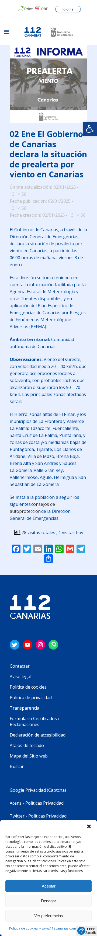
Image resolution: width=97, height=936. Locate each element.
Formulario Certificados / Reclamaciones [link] (35, 721)
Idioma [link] (68, 9)
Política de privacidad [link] (31, 697)
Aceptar (49, 886)
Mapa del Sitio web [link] (29, 756)
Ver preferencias (48, 915)
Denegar (48, 901)
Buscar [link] (17, 766)
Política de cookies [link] (28, 687)
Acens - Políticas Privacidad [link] (37, 803)
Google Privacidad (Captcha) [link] (38, 790)
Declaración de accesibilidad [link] (37, 735)
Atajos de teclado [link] (27, 745)
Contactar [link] (20, 666)
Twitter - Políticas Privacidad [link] (38, 816)
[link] (90, 129)
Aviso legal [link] (20, 676)
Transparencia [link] (24, 708)
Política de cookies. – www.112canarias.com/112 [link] (46, 928)
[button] (89, 826)
